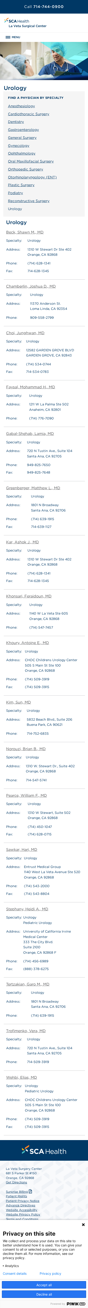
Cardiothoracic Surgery (28, 114)
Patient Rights (16, 1196)
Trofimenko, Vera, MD (26, 1031)
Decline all (44, 1294)
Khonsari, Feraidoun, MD (29, 596)
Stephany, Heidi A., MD (27, 909)
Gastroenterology (23, 130)
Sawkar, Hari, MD (21, 849)
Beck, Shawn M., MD (25, 232)
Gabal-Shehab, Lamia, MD (30, 433)
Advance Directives (20, 1205)
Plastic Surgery (21, 185)
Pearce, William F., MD (26, 795)
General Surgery (22, 138)
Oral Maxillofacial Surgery (31, 161)
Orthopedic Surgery (25, 169)
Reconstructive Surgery (29, 201)
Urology (15, 209)
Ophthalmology (21, 153)
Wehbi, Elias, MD (21, 1077)
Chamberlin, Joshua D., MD (31, 286)
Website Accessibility (21, 1210)
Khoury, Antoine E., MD (27, 643)
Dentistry (16, 122)
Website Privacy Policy (23, 1214)
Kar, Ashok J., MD (22, 542)
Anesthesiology (21, 106)
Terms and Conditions (22, 1219)
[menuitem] (44, 1149)
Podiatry (15, 193)
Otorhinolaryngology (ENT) (32, 177)
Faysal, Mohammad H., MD (30, 387)
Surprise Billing (17, 1191)
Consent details (15, 1273)
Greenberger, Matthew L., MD (33, 488)
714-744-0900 (44, 6)
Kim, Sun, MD (18, 702)
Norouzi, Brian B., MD (26, 749)
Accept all (44, 1285)
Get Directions (16, 1182)
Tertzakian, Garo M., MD (28, 984)
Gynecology (18, 146)
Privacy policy (50, 1273)
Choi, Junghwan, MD (25, 333)
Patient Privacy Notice (22, 1201)
